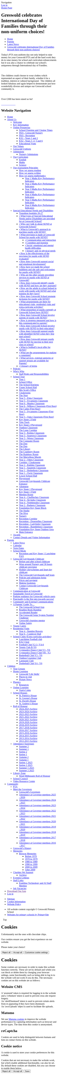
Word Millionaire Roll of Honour (34, 776)
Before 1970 (31, 856)
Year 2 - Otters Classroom (31, 459)
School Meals (19, 551)
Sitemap (11, 899)
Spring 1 (23, 754)
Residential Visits (21, 628)
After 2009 (30, 869)
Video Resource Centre (24, 781)
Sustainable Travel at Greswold (27, 593)
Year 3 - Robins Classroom (31, 433)
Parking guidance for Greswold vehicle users (34, 596)
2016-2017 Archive (28, 730)
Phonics (17, 682)
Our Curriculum (20, 157)
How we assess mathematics (32, 175)
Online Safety (25, 623)
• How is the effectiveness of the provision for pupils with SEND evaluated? (34, 256)
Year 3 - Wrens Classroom (31, 438)
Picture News (25, 679)
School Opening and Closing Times (35, 130)
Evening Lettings (21, 877)
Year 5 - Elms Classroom (30, 398)
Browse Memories (27, 853)
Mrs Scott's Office (27, 390)
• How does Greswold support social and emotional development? (36, 262)
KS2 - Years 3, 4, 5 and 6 (31, 141)
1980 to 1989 (31, 861)
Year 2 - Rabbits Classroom (32, 465)
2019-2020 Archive (28, 722)
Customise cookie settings (36, 952)
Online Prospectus (21, 127)
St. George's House (28, 698)
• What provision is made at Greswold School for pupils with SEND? (37, 236)
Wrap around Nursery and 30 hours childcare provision (35, 565)
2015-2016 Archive (28, 733)
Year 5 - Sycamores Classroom (33, 401)
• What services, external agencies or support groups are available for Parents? (36, 361)
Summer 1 (24, 749)
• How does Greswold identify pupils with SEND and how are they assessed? (38, 284)
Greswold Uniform (22, 149)
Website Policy (14, 904)
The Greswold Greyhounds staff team (36, 575)
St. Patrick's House (28, 695)
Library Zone (19, 773)
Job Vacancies (19, 888)
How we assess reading (30, 170)
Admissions (18, 151)
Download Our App (16, 891)
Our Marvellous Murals (30, 457)
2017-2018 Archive (28, 727)
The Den (23, 443)
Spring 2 (23, 752)
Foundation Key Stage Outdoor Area (36, 529)
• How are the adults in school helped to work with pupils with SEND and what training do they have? (38, 291)
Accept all (17, 952)
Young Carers (19, 626)
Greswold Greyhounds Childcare (28, 559)
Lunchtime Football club (30, 639)
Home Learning (20, 671)
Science (22, 165)
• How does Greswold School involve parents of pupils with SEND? (37, 316)
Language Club (26, 660)
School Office (25, 382)
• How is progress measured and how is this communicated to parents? (37, 321)
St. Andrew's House (28, 703)
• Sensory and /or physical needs (40, 250)
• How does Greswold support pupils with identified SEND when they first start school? (36, 334)
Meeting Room (26, 494)
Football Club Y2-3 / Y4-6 (31, 644)
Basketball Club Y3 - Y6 (30, 655)
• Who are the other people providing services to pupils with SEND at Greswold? (36, 277)
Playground (24, 478)
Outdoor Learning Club (30, 658)
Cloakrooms (24, 392)
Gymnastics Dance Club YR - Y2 (35, 652)
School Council (20, 778)
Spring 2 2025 (25, 765)
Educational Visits (27, 143)
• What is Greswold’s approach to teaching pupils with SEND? (35, 230)
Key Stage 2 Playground (30, 425)
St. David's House (27, 701)
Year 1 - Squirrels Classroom (32, 468)
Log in (4, 5)
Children (11, 666)
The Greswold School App (31, 607)
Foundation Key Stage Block (32, 508)
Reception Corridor (28, 518)
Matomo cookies (16, 1019)
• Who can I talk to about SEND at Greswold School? (35, 225)
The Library (24, 449)
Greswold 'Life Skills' (29, 674)
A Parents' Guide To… (24, 604)
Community (12, 784)
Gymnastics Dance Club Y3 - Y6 (34, 650)
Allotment (23, 486)
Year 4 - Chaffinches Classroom (34, 497)
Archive (23, 875)
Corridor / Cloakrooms (29, 462)
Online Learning (21, 687)
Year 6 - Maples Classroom (31, 403)
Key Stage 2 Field (27, 419)
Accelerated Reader (28, 612)
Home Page (6, 8)
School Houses (20, 693)
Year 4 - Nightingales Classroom (34, 502)
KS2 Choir (24, 642)
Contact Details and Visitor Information (31, 537)
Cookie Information (16, 901)
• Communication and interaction (40, 240)
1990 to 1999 (31, 864)
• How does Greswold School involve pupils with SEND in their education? (37, 327)
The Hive (23, 513)
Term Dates (18, 548)
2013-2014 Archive (28, 738)
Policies (16, 368)
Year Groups (19, 668)
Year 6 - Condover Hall (30, 634)
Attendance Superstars (23, 743)
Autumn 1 (24, 760)
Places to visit (25, 677)
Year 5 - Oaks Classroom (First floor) (36, 417)
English (22, 159)
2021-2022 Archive (28, 717)
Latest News (13, 44)
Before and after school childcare (34, 561)
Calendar (17, 545)
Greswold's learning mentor (32, 620)
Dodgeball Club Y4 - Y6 (30, 663)
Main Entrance (26, 532)
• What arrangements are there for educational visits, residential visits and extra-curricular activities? (37, 304)
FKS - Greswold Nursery (31, 133)
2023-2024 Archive (28, 711)
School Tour (19, 376)
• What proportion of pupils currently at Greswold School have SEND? (37, 311)
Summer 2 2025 (26, 770)
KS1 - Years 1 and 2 (28, 138)
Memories (17, 851)
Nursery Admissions (28, 154)
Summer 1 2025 (26, 768)
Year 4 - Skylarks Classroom (32, 500)
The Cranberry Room (29, 451)
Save (27, 1071)
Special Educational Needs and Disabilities (33, 210)
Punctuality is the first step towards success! (33, 599)
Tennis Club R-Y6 (27, 647)
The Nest (23, 395)
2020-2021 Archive (28, 719)
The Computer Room (29, 441)
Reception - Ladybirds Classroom (35, 524)
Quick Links (25, 690)
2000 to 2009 (31, 867)
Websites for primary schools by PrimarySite (28, 914)
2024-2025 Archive (28, 709)
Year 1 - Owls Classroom (31, 473)
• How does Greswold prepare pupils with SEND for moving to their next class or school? (36, 342)
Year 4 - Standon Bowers (31, 631)
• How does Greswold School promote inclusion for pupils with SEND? (37, 297)
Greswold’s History (22, 848)
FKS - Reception (27, 135)
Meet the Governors (22, 789)
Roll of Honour (20, 706)
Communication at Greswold (26, 591)
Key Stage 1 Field (27, 492)
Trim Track (24, 422)
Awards (16, 535)
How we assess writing (30, 173)
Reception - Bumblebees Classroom (36, 526)
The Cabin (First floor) (29, 409)
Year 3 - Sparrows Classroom (33, 435)
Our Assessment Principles (25, 167)
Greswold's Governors (29, 792)
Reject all (6, 952)
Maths (22, 162)
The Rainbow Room (28, 454)
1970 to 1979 (31, 859)
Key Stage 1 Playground (30, 489)
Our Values (18, 146)
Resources (24, 685)
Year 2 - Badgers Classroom (32, 505)
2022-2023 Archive (28, 714)
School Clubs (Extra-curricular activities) (32, 636)
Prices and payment (28, 580)
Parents (10, 41)
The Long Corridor (28, 430)
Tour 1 (22, 379)
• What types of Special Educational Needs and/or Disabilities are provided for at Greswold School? (37, 219)
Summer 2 (24, 746)
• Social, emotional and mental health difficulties (39, 246)
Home (10, 39)
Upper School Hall (28, 387)
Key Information (21, 125)
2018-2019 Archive (28, 725)
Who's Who (18, 371)
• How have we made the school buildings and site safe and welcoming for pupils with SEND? (37, 269)
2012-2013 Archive (28, 741)
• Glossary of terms (28, 366)
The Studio (24, 510)
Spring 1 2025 (25, 762)
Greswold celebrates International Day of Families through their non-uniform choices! (30, 48)
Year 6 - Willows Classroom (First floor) (38, 406)
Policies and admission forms (32, 577)
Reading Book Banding (30, 610)
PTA (15, 786)
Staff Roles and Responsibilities (34, 374)
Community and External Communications (33, 601)
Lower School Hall (28, 476)
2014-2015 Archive (28, 735)
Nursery (23, 516)
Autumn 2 (24, 757)
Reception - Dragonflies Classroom (35, 521)
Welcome (17, 122)
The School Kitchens (29, 384)
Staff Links (18, 880)
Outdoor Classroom (28, 427)
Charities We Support (23, 872)
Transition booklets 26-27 (31, 213)
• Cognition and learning (36, 242)
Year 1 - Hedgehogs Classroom (33, 470)
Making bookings (27, 583)
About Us (11, 119)
